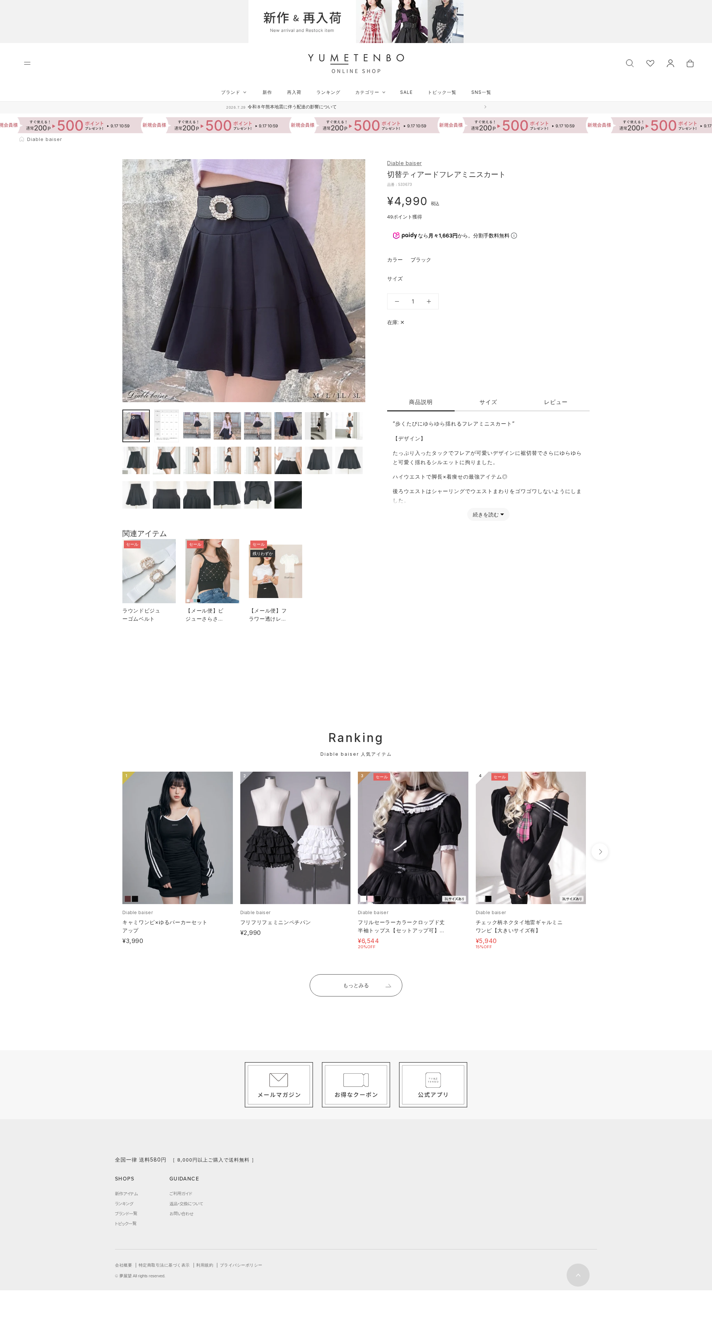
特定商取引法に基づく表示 (164, 1265)
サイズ (488, 401)
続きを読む (486, 514)
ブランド (230, 92)
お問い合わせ (181, 1213)
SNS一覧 (481, 92)
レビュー (556, 401)
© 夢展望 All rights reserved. (140, 1276)
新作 (267, 92)
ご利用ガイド (180, 1193)
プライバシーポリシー (241, 1265)
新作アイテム (126, 1193)
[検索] (630, 62)
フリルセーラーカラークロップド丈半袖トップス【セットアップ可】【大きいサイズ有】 (401, 930)
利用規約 (204, 1265)
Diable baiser (404, 163)
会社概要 (123, 1265)
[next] (599, 851)
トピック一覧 (442, 92)
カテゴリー (367, 92)
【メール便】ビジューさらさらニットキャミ (204, 618)
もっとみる (356, 985)
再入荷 (294, 92)
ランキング (328, 92)
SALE (406, 92)
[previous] (108, 851)
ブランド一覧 (126, 1213)
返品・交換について (186, 1203)
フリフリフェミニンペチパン (275, 922)
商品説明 (421, 401)
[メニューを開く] (27, 63)
